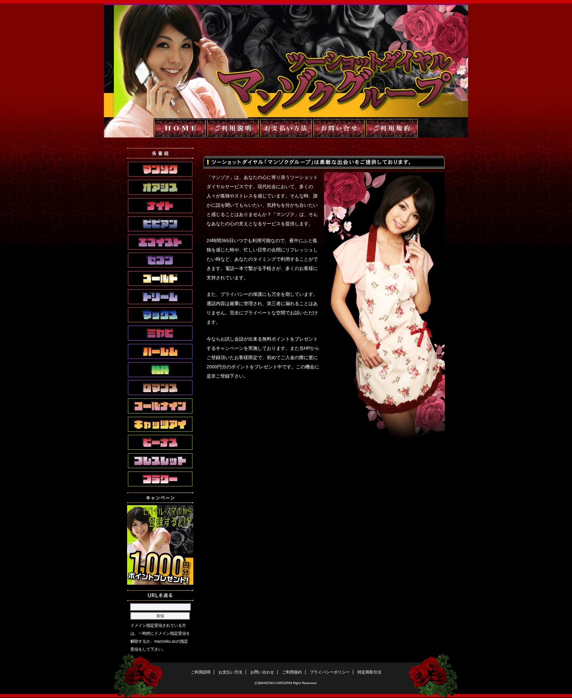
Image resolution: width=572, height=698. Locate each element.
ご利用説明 (201, 672)
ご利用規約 (292, 672)
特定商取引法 (369, 672)
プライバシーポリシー (330, 672)
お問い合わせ (262, 672)
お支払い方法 (230, 672)
